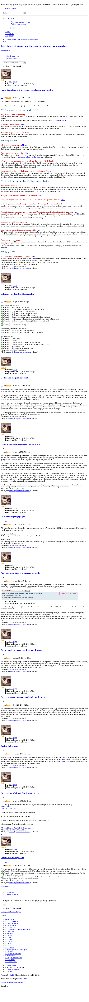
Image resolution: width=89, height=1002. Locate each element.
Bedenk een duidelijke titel (12, 857)
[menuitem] (20, 22)
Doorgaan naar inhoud (8, 8)
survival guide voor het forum (19, 268)
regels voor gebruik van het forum (29, 157)
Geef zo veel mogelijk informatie (15, 378)
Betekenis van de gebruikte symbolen (17, 294)
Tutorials (64, 761)
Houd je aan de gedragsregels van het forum (20, 444)
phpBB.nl (23, 979)
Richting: (44, 900)
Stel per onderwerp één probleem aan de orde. (21, 650)
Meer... (23, 124)
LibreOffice (6, 806)
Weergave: (6, 900)
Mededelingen (62, 120)
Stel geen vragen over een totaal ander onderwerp (23, 697)
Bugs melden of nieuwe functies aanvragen (20, 793)
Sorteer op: (26, 900)
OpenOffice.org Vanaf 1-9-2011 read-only (16, 828)
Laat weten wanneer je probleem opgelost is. (20, 573)
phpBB (12, 975)
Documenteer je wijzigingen (13, 516)
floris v (3, 80)
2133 (15, 82)
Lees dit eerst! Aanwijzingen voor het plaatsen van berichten (34, 45)
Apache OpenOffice (9, 808)
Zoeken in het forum (10, 746)
